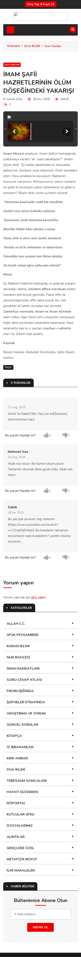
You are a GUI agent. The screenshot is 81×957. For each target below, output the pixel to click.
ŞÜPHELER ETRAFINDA (26, 702)
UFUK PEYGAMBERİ (22, 635)
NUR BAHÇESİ (18, 657)
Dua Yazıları (53, 46)
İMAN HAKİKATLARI (23, 668)
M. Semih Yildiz (12, 99)
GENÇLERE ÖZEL (20, 848)
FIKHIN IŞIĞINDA (20, 691)
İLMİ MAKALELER (21, 870)
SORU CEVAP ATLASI (24, 679)
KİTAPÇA (14, 735)
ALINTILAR (16, 836)
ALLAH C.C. (16, 623)
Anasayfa (13, 46)
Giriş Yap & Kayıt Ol (40, 4)
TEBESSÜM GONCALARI (27, 780)
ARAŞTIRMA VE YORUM (26, 713)
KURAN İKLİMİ (18, 646)
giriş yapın (38, 597)
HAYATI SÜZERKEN (22, 792)
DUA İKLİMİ (32, 46)
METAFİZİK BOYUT (22, 859)
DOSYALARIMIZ (20, 825)
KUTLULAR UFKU (20, 814)
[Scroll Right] (67, 131)
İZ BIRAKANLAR (20, 747)
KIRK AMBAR (17, 758)
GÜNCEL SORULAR (22, 724)
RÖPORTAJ (16, 803)
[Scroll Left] (14, 131)
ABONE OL (40, 927)
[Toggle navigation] (10, 29)
